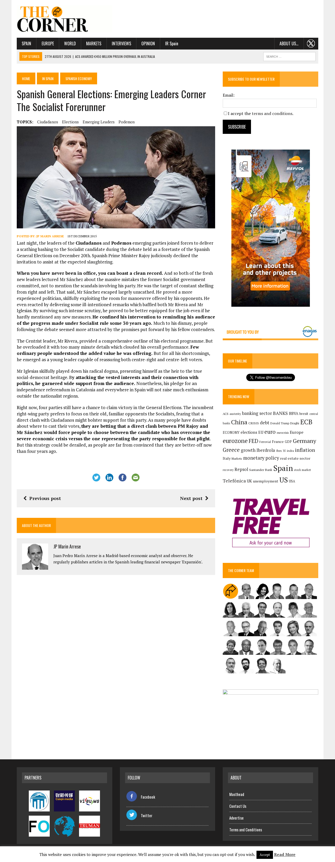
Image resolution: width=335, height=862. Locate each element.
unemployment (265, 481)
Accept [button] (265, 854)
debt (264, 423)
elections (70, 121)
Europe (48, 43)
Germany (304, 440)
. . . (311, 43)
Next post (191, 498)
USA (292, 481)
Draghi (294, 423)
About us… (289, 43)
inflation (305, 450)
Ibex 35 (281, 451)
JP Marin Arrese (50, 236)
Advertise (236, 818)
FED (253, 440)
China (239, 422)
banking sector (257, 413)
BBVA (293, 413)
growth (248, 450)
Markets (93, 43)
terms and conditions (272, 113)
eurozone (235, 441)
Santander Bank (260, 470)
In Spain (47, 78)
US (283, 480)
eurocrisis (283, 433)
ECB (306, 422)
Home (26, 78)
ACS (225, 413)
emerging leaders (99, 121)
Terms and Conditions (245, 829)
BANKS (280, 413)
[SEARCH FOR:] (289, 56)
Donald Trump (279, 423)
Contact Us (237, 806)
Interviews (121, 43)
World (70, 43)
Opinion (148, 43)
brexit (303, 413)
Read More (284, 854)
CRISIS (253, 423)
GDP (288, 442)
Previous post (45, 498)
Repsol (241, 469)
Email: (228, 95)
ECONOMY (231, 432)
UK (249, 481)
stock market (302, 470)
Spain (26, 43)
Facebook (148, 797)
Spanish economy (78, 78)
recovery (228, 470)
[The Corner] (64, 18)
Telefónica (234, 481)
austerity (235, 414)
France (278, 441)
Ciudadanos (47, 121)
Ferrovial (265, 442)
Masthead (236, 794)
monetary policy (261, 458)
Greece (231, 449)
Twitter (146, 815)
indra (290, 451)
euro (270, 431)
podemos (127, 121)
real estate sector (295, 458)
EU (260, 432)
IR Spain (171, 43)
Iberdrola (265, 450)
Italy (227, 458)
